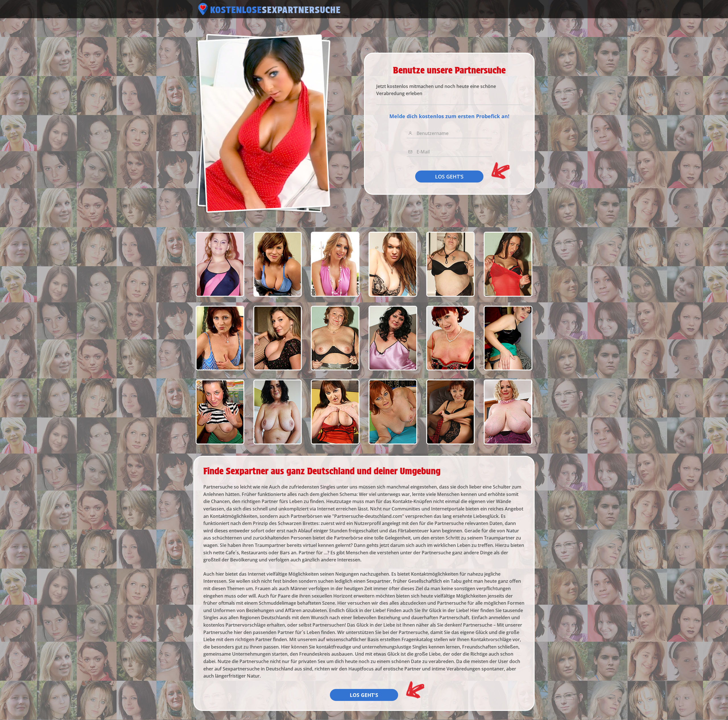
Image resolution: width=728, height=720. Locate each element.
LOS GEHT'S (449, 176)
